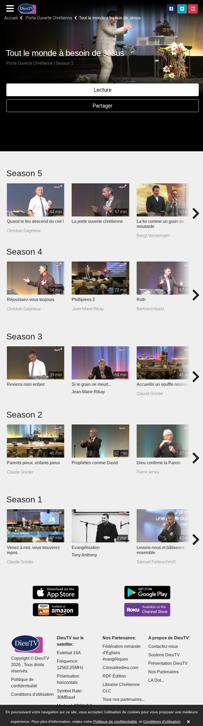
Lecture (103, 90)
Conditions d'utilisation (32, 694)
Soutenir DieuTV (164, 655)
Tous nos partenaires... (124, 699)
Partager (103, 106)
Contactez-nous (163, 646)
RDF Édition (114, 676)
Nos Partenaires (163, 672)
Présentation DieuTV (168, 663)
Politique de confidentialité (115, 721)
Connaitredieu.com (120, 667)
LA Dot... (156, 680)
